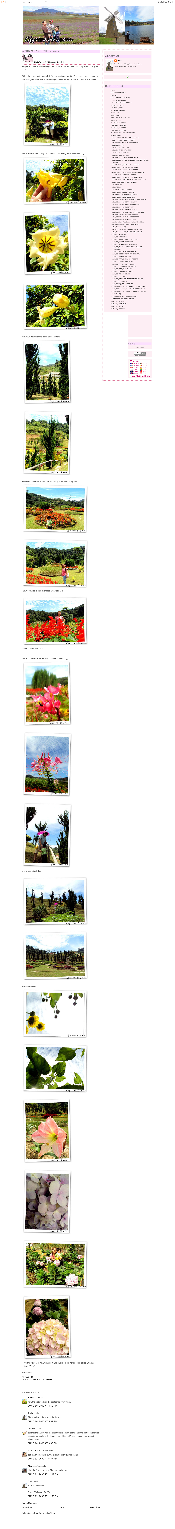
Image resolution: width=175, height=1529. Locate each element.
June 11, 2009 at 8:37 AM (42, 1459)
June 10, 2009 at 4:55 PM (42, 1406)
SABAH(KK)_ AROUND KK (119, 237)
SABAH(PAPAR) (116, 294)
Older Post (95, 1507)
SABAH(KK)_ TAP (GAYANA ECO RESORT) (124, 259)
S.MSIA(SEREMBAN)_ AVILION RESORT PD (125, 217)
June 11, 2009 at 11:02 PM (43, 1474)
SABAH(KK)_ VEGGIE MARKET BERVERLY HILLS (127, 279)
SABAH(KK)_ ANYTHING (118, 234)
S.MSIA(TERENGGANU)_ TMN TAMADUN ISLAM (126, 232)
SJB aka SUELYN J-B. (38, 1450)
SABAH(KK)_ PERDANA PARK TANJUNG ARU (125, 254)
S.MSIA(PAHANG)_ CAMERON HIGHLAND (124, 167)
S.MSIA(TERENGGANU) (118, 227)
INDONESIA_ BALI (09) (118, 125)
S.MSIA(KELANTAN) (117, 145)
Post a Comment (29, 1503)
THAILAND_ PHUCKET (118, 309)
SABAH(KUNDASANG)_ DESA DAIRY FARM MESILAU (128, 286)
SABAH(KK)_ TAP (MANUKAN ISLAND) (123, 266)
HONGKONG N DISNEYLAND (120, 117)
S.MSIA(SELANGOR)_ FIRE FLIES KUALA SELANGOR (128, 199)
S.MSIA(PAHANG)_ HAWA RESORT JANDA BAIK (126, 177)
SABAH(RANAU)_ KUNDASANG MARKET (124, 296)
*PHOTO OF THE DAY (118, 105)
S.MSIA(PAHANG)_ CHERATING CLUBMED (124, 169)
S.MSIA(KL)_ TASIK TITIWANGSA (121, 150)
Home (61, 1507)
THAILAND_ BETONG (41, 1379)
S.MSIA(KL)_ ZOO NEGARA (120, 155)
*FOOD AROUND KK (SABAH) (120, 98)
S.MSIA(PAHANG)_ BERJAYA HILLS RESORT (125, 164)
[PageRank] (140, 355)
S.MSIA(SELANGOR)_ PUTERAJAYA (122, 207)
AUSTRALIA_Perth (117, 107)
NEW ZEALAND (116, 135)
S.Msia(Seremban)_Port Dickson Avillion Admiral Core (127, 222)
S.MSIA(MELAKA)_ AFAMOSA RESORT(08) (124, 157)
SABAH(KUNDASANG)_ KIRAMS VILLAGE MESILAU (128, 289)
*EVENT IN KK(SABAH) (118, 92)
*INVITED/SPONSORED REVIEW (121, 102)
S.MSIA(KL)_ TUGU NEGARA (120, 152)
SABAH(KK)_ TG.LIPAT (118, 276)
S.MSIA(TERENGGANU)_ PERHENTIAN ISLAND (126, 229)
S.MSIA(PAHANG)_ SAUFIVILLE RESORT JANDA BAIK (128, 179)
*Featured (114, 95)
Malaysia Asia (34, 1466)
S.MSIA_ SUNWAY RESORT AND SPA (123, 140)
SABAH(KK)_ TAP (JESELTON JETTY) (123, 261)
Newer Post (27, 1507)
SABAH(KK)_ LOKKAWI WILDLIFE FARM (124, 244)
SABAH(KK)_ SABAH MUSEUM (121, 256)
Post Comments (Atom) (45, 1513)
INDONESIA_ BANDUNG (118, 127)
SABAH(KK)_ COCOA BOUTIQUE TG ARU (124, 239)
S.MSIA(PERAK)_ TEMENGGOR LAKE (123, 197)
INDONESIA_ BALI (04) (118, 122)
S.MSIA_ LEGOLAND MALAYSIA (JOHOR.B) (125, 137)
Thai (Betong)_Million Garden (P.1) (49, 62)
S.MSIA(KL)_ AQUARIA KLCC (120, 147)
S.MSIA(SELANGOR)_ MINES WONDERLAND (125, 204)
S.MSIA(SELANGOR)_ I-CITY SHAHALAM (124, 202)
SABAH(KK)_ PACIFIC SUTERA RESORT (124, 251)
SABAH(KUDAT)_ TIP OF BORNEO (122, 284)
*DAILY (113, 90)
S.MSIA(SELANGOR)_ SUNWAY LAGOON (124, 214)
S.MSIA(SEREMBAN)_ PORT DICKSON (123, 219)
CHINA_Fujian (115, 115)
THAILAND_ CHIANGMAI (118, 304)
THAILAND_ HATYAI (117, 306)
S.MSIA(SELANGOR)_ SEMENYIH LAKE (124, 209)
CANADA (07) (115, 112)
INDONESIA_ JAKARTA (118, 130)
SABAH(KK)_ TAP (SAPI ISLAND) (121, 269)
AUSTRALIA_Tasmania (118, 110)
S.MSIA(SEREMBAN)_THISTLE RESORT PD (125, 224)
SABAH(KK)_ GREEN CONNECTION (122, 242)
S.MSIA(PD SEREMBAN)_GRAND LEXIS (124, 182)
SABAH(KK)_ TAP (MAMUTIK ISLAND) (123, 264)
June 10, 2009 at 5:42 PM (42, 1421)
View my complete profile (125, 66)
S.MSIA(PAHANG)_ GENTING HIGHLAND (124, 174)
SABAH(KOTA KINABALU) (119, 281)
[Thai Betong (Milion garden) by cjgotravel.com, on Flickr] (47, 147)
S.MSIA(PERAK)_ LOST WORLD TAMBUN (124, 194)
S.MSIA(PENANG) (116, 184)
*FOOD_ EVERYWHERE (118, 100)
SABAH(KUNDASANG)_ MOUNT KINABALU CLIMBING (128, 291)
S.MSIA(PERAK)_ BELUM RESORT (122, 189)
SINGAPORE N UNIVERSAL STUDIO (122, 299)
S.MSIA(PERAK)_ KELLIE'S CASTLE (122, 192)
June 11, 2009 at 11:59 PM (43, 1496)
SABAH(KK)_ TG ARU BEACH (120, 274)
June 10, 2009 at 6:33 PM (42, 1443)
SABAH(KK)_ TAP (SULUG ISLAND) (122, 271)
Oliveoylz (32, 1428)
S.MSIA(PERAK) (116, 187)
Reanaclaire (33, 1397)
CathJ (30, 1413)
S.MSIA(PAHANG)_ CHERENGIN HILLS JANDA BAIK (127, 172)
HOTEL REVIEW (116, 120)
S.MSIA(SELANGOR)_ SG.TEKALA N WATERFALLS (127, 212)
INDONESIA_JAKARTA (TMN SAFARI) (123, 132)
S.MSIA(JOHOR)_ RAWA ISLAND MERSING (124, 142)
